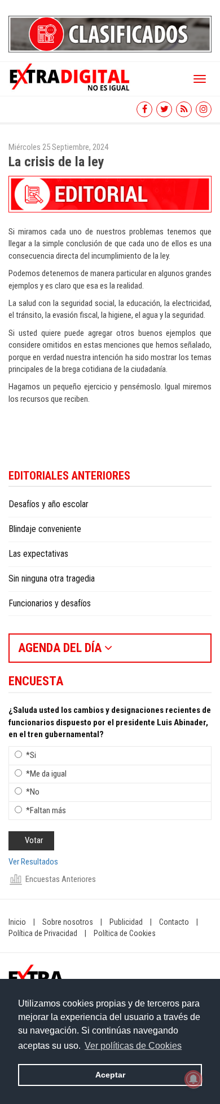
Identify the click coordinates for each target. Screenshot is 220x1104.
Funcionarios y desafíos (49, 603)
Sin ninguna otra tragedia (51, 578)
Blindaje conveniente (44, 529)
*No (32, 792)
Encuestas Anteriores (60, 879)
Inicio (17, 921)
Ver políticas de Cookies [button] (133, 1045)
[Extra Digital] (70, 76)
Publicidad (126, 921)
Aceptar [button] (110, 1074)
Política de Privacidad (42, 933)
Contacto (174, 921)
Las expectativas (38, 553)
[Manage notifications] (193, 1079)
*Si (31, 755)
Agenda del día (61, 648)
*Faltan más (46, 810)
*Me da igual (46, 774)
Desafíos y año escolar (48, 504)
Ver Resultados (33, 862)
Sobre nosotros (67, 921)
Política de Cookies (125, 933)
